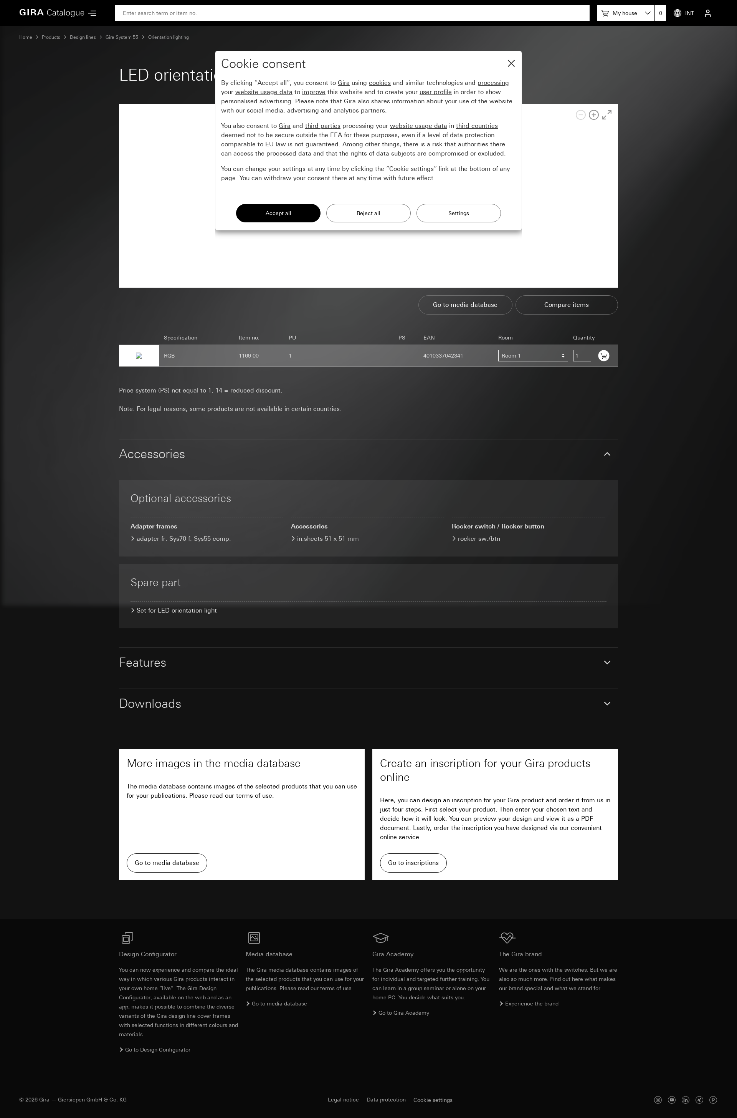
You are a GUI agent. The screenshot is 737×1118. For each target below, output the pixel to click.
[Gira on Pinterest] (713, 1100)
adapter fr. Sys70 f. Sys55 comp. (184, 538)
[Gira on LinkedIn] (685, 1100)
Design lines (83, 37)
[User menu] (708, 13)
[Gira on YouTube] (671, 1100)
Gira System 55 (122, 37)
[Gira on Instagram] (658, 1100)
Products (51, 37)
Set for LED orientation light (177, 610)
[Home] (51, 13)
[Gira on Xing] (699, 1100)
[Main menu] (90, 13)
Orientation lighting (168, 37)
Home (25, 37)
